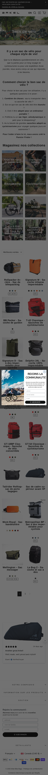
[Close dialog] (44, 371)
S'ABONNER (35, 402)
